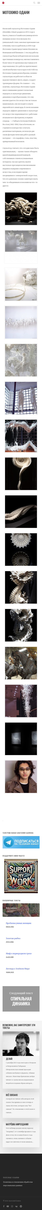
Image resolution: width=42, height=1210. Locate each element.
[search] (34, 2)
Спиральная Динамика (21, 999)
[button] (39, 3)
